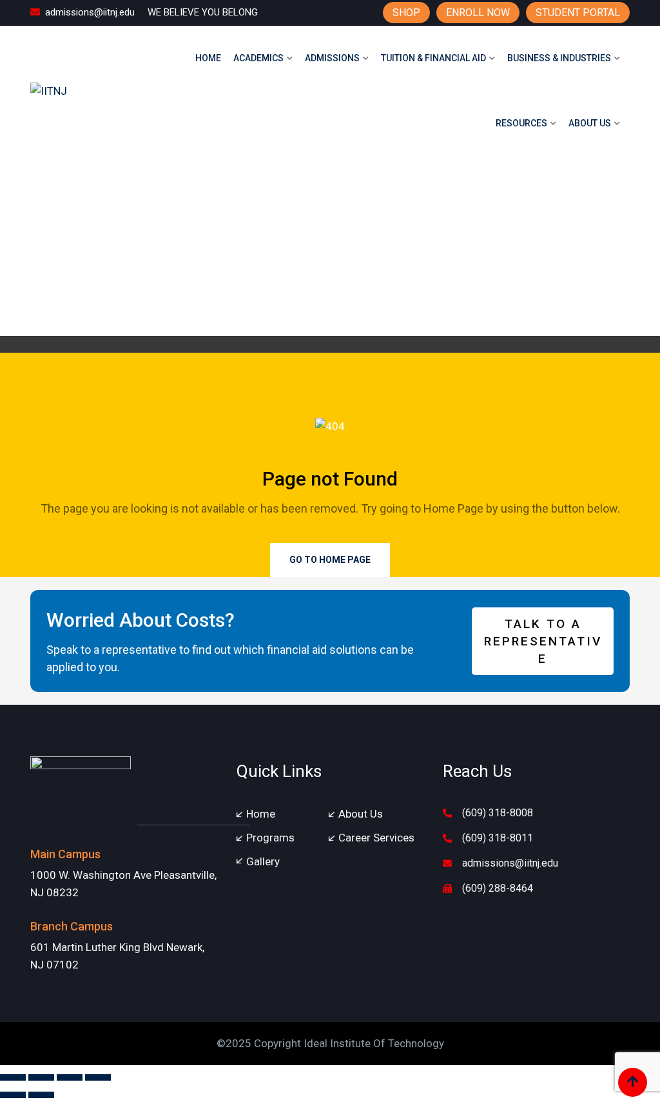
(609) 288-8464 (497, 888)
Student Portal (578, 12)
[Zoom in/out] (13, 1077)
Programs (270, 837)
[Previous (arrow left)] (13, 1095)
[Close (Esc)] (98, 1077)
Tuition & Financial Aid (433, 58)
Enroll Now (478, 12)
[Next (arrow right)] (41, 1095)
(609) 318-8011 (497, 838)
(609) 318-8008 (497, 813)
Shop (406, 12)
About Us (589, 123)
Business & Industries (559, 58)
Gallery (263, 861)
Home (208, 58)
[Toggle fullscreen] (41, 1077)
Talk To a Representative (543, 641)
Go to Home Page (330, 560)
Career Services (376, 837)
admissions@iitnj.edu (90, 12)
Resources (521, 123)
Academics (258, 58)
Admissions (332, 58)
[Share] (69, 1077)
